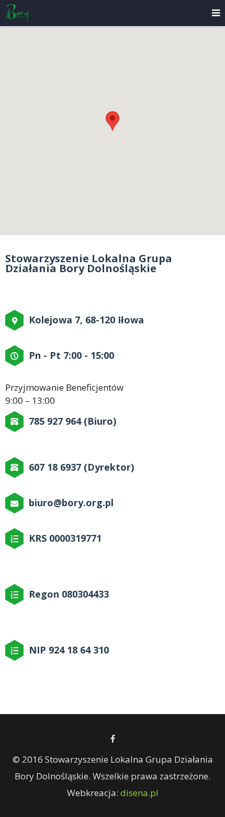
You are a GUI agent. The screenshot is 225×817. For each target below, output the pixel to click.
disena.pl (139, 793)
